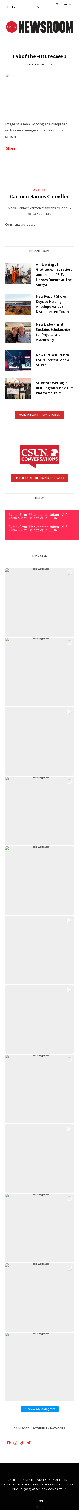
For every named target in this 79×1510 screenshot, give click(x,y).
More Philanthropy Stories (39, 414)
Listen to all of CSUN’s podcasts (39, 477)
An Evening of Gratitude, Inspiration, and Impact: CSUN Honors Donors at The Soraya (54, 274)
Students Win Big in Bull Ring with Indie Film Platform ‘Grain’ (54, 388)
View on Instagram (41, 1409)
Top (41, 1501)
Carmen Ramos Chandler (39, 196)
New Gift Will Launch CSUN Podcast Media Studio (52, 360)
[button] (39, 602)
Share (10, 148)
